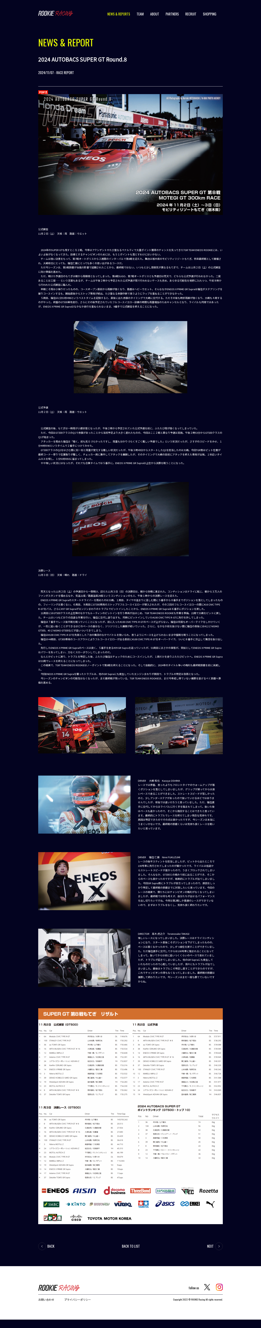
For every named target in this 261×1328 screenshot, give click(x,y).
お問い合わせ (46, 1299)
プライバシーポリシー (77, 1299)
